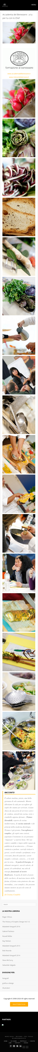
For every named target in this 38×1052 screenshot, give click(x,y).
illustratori (6, 988)
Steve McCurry (7, 960)
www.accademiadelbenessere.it (18, 74)
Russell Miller (7, 936)
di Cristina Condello (12, 894)
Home (5, 1041)
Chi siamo (14, 1041)
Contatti (18, 1043)
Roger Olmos (7, 917)
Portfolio (23, 1041)
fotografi (5, 978)
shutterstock (19, 1004)
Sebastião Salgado (9, 965)
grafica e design (8, 983)
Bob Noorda (6, 951)
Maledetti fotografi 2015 (11, 946)
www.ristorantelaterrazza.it (19, 77)
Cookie (26, 1043)
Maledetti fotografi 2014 (11, 955)
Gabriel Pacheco (8, 931)
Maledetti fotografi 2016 (11, 926)
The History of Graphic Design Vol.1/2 (16, 922)
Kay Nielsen (6, 941)
